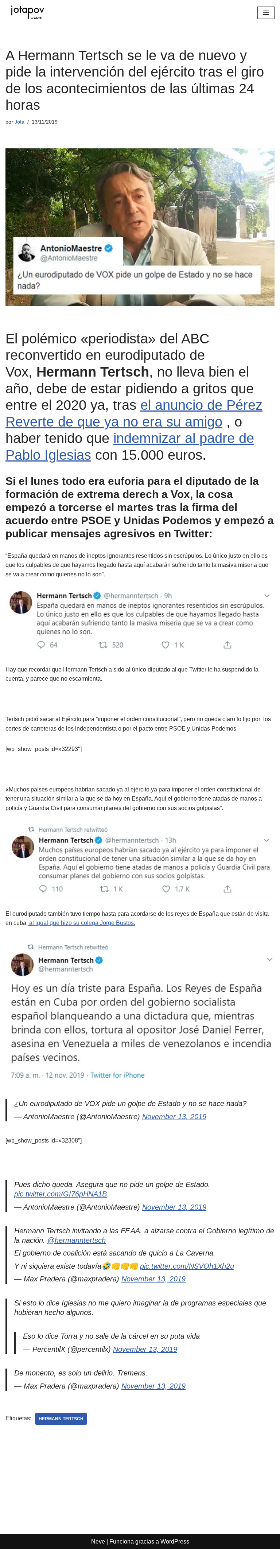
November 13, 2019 (174, 1117)
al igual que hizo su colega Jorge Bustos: (81, 923)
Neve (98, 1541)
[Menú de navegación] (266, 13)
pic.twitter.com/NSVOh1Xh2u (187, 1266)
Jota (19, 122)
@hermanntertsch (76, 1240)
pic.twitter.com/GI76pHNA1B (60, 1194)
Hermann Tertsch (61, 1418)
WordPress (174, 1541)
